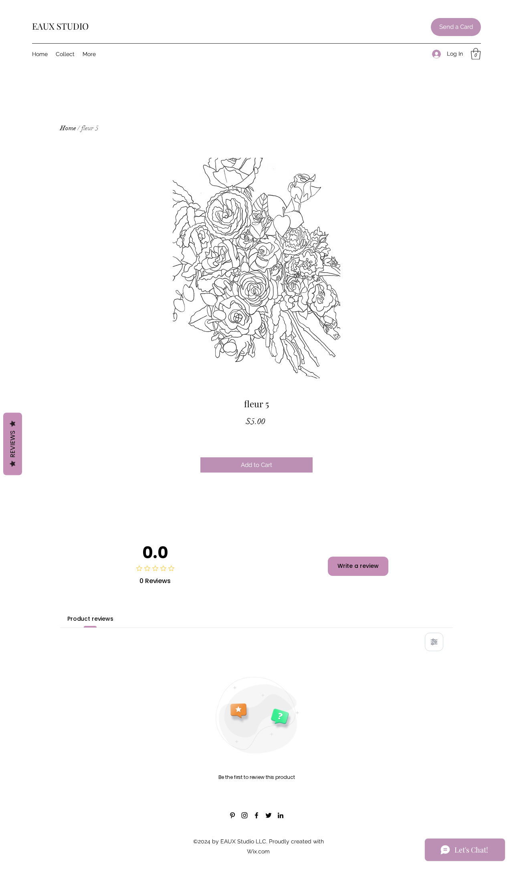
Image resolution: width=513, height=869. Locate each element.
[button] (476, 54)
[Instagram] (244, 815)
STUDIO (73, 26)
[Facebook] (256, 815)
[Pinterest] (232, 815)
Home (68, 128)
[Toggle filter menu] (434, 642)
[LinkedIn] (281, 815)
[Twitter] (269, 815)
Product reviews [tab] (90, 619)
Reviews (12, 444)
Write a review (358, 566)
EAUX (44, 26)
